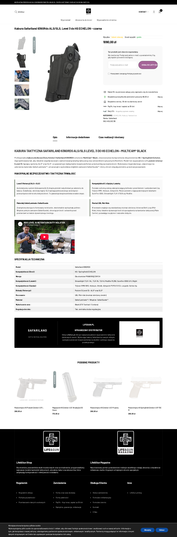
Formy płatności (62, 498)
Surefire (120, 281)
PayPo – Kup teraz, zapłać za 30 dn (69, 502)
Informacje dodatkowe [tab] (78, 137)
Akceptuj (147, 530)
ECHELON (117, 115)
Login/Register (154, 12)
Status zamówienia (100, 493)
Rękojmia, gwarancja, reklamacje (68, 507)
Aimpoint (107, 286)
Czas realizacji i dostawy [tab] (111, 137)
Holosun (93, 286)
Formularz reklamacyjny (102, 498)
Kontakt (142, 12)
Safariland (113, 118)
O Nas (95, 512)
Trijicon (78, 286)
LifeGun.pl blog (136, 493)
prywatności (30, 498)
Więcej (160, 97)
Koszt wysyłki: (130, 37)
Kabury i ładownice (129, 115)
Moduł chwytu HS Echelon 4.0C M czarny (104, 408)
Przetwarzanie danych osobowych (32, 502)
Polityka (22, 498)
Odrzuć (161, 530)
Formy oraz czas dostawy (65, 493)
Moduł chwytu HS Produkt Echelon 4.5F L (28, 408)
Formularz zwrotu (99, 502)
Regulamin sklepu (26, 493)
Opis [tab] (55, 137)
